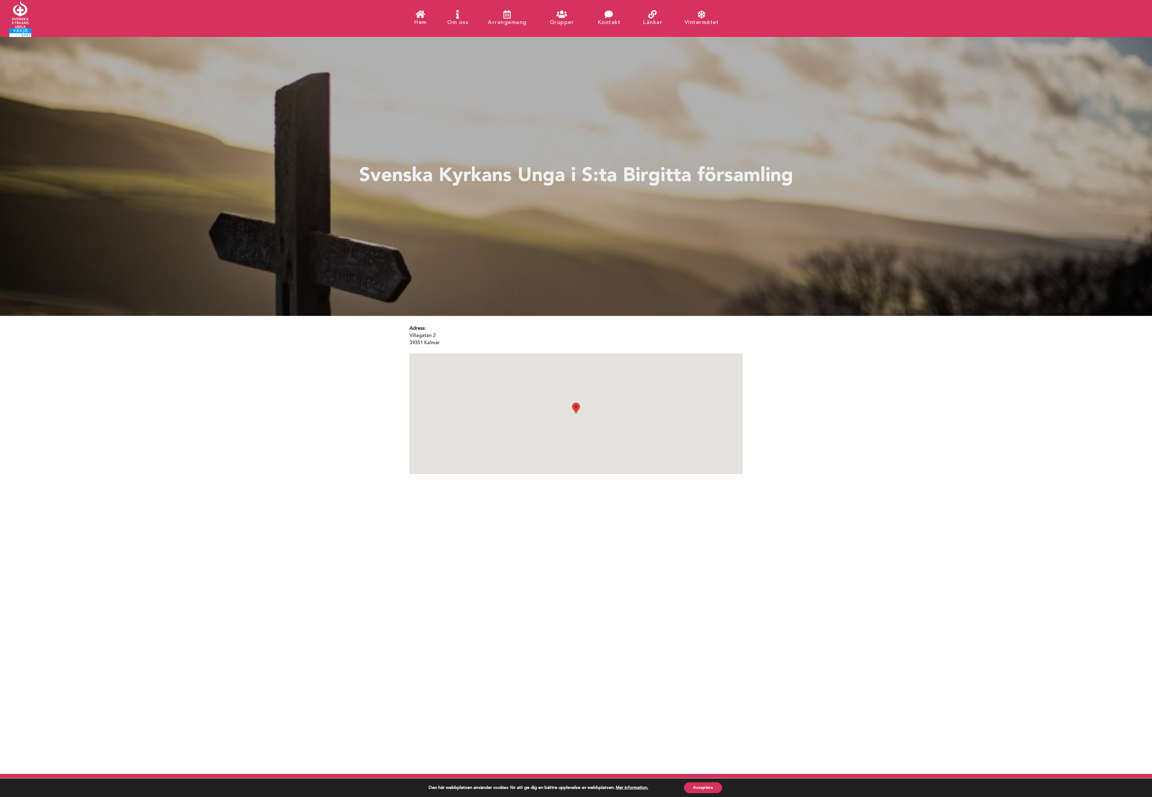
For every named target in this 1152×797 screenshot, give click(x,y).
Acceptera (703, 787)
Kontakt (609, 22)
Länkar (652, 22)
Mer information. (632, 788)
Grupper (562, 22)
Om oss (457, 22)
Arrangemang (507, 22)
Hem (420, 22)
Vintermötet (702, 22)
